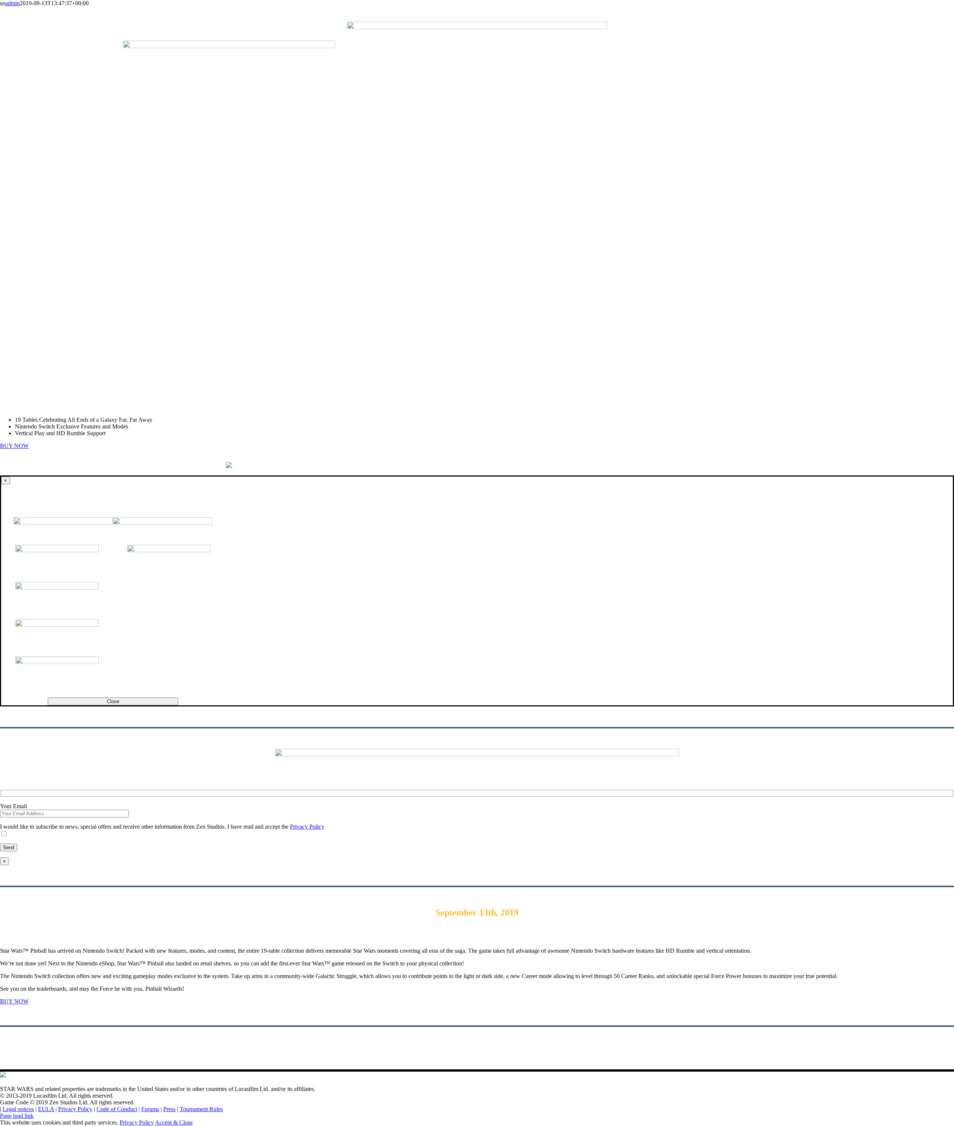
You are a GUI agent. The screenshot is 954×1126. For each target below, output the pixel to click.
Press (169, 1109)
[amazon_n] (57, 550)
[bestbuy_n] (57, 587)
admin (12, 3)
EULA (46, 1109)
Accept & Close (174, 1122)
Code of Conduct (117, 1109)
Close (113, 701)
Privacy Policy (75, 1109)
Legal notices (18, 1109)
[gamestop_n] (57, 624)
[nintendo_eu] (169, 550)
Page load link (17, 1116)
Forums (150, 1109)
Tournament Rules (201, 1109)
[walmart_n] (57, 662)
